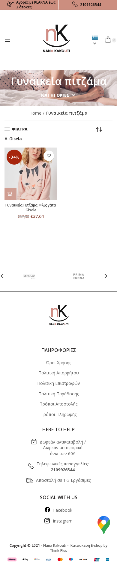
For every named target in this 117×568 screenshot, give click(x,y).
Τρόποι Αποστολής (58, 404)
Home (35, 113)
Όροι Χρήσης (58, 362)
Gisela (15, 139)
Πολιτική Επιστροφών (58, 383)
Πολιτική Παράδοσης (58, 394)
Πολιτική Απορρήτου (58, 373)
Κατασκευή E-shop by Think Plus (78, 548)
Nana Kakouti (54, 545)
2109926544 (90, 4)
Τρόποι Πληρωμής (58, 414)
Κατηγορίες (55, 95)
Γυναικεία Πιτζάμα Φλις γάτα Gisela (30, 207)
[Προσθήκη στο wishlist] (49, 156)
